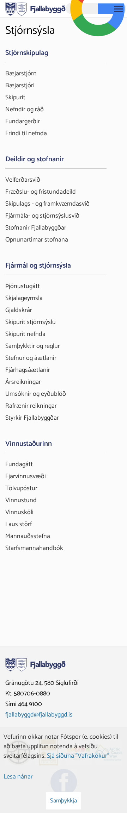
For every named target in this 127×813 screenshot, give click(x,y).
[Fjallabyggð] (35, 8)
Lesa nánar (18, 776)
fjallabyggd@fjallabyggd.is (39, 714)
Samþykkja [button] (63, 801)
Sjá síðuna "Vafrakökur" (78, 756)
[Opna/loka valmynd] (118, 9)
